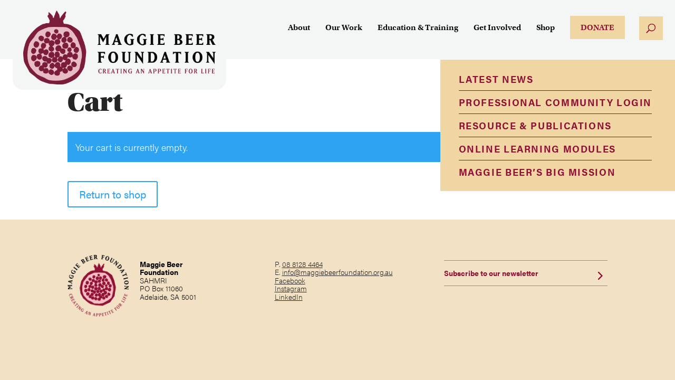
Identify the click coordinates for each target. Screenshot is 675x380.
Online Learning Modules (537, 148)
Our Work (343, 28)
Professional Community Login (555, 102)
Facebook (290, 280)
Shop (545, 28)
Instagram (291, 288)
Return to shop (112, 194)
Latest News (496, 79)
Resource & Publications (535, 125)
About (299, 28)
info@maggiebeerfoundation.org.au (337, 272)
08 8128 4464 (302, 264)
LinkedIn (289, 296)
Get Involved (497, 28)
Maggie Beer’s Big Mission (537, 172)
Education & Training (418, 28)
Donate (597, 27)
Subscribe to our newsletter (491, 273)
